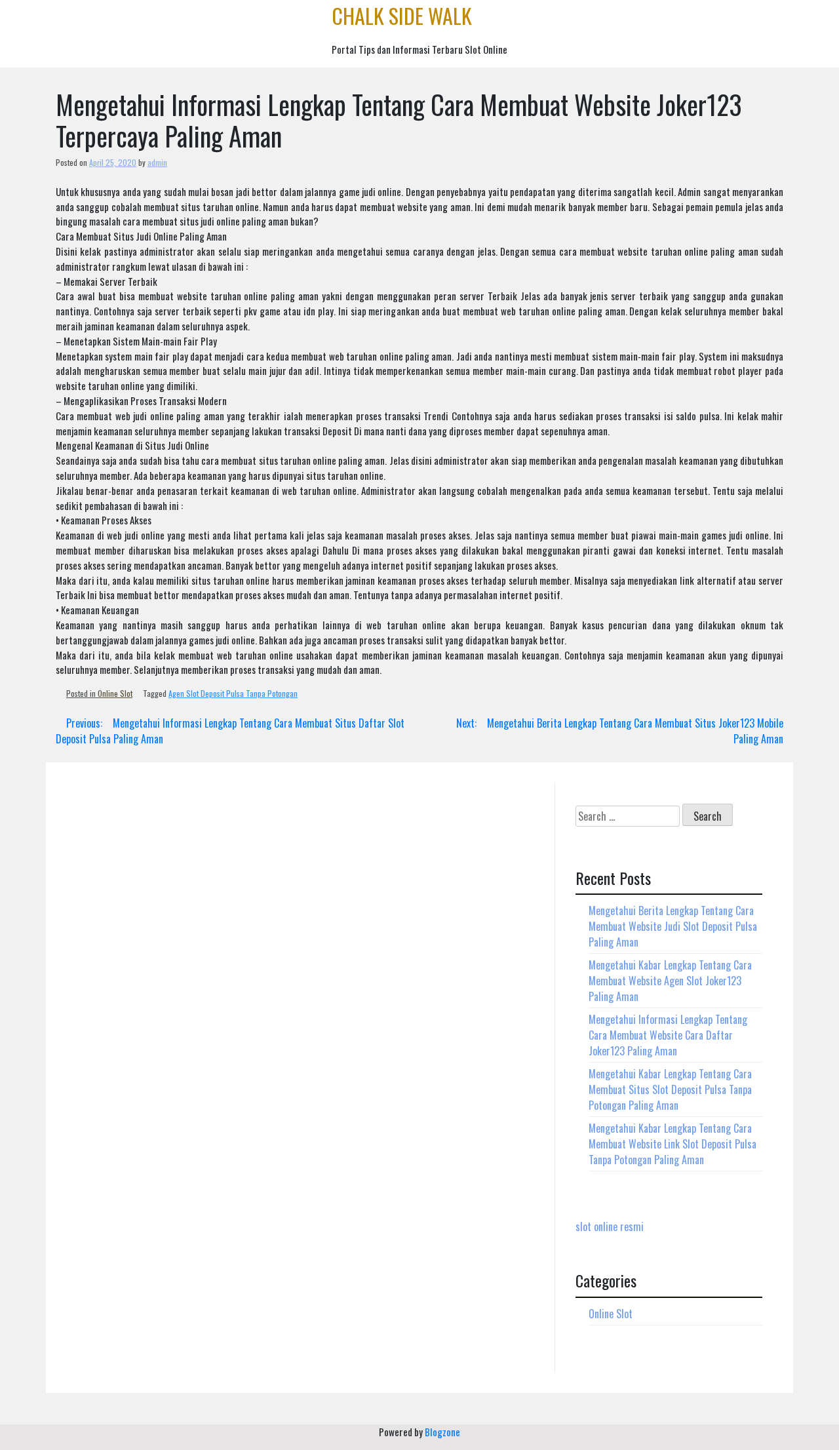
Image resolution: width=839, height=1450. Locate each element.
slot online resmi (610, 1226)
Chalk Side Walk (402, 15)
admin (157, 162)
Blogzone (442, 1431)
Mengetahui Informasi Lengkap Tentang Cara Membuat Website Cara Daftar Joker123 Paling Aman (668, 1035)
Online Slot (115, 693)
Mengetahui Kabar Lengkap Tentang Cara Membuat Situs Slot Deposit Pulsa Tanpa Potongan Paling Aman (670, 1089)
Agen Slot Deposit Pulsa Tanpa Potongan (233, 693)
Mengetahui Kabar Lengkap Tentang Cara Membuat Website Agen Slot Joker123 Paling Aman (670, 980)
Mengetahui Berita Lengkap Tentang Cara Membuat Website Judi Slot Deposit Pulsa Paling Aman (673, 926)
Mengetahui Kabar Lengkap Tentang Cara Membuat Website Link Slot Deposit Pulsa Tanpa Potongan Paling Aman (672, 1143)
